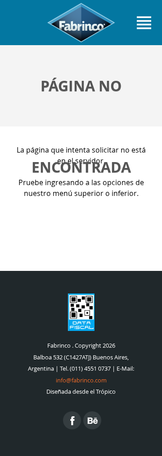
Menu (144, 23)
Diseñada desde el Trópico (81, 392)
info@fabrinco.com (81, 380)
